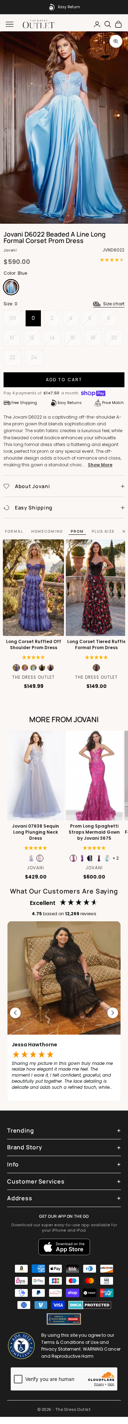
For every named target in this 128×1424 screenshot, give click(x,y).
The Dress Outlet (33, 677)
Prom (77, 531)
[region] (64, 1013)
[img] (33, 657)
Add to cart (64, 380)
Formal (14, 531)
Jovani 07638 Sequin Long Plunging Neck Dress (35, 832)
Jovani (10, 250)
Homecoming (47, 531)
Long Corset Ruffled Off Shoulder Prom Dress (33, 645)
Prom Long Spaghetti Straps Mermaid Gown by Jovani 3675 (94, 832)
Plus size (103, 531)
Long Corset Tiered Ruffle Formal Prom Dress (96, 645)
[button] (96, 657)
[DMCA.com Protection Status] (89, 1305)
